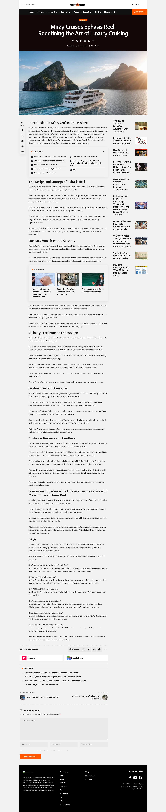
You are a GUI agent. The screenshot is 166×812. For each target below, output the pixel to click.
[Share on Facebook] (72, 40)
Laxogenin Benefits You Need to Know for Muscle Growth (122, 141)
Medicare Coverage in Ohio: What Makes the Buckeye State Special (121, 270)
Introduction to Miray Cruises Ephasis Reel (49, 157)
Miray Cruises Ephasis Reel (60, 131)
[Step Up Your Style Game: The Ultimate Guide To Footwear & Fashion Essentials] (141, 167)
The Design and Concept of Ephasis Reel (49, 161)
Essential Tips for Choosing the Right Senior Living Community (51, 673)
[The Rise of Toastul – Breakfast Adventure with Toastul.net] (141, 126)
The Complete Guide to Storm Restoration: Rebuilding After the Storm (55, 681)
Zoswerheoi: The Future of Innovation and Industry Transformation (121, 184)
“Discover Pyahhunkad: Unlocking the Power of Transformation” (53, 677)
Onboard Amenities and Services (46, 165)
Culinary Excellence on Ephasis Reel (47, 169)
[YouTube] (135, 4)
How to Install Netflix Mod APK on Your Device (121, 152)
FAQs (74, 170)
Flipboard (31, 658)
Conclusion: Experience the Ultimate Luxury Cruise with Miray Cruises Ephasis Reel (85, 163)
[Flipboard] (24, 658)
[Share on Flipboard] (81, 40)
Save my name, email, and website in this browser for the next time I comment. (45, 751)
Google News (77, 658)
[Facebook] (133, 4)
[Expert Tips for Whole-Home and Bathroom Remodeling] (68, 279)
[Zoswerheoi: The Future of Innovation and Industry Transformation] (141, 184)
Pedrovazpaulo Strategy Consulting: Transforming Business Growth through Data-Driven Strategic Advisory (121, 205)
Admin (71, 46)
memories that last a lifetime (75, 518)
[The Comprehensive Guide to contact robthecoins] (93, 279)
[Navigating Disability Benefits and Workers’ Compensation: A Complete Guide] (43, 279)
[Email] (85, 40)
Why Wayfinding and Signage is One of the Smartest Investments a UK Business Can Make (122, 241)
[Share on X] (76, 40)
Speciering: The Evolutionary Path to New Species (121, 256)
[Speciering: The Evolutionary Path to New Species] (141, 255)
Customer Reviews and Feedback (84, 157)
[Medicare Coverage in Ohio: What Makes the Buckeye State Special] (141, 270)
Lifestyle (83, 20)
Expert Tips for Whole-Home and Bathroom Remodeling (66, 291)
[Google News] (69, 658)
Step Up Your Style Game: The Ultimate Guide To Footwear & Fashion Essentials (122, 167)
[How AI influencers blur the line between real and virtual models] (141, 225)
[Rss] (138, 4)
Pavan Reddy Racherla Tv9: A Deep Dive (42, 685)
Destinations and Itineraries (44, 173)
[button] (89, 40)
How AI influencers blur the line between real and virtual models (122, 225)
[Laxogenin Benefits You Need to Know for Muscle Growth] (141, 140)
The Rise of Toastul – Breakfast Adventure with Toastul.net (120, 126)
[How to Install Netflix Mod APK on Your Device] (141, 152)
